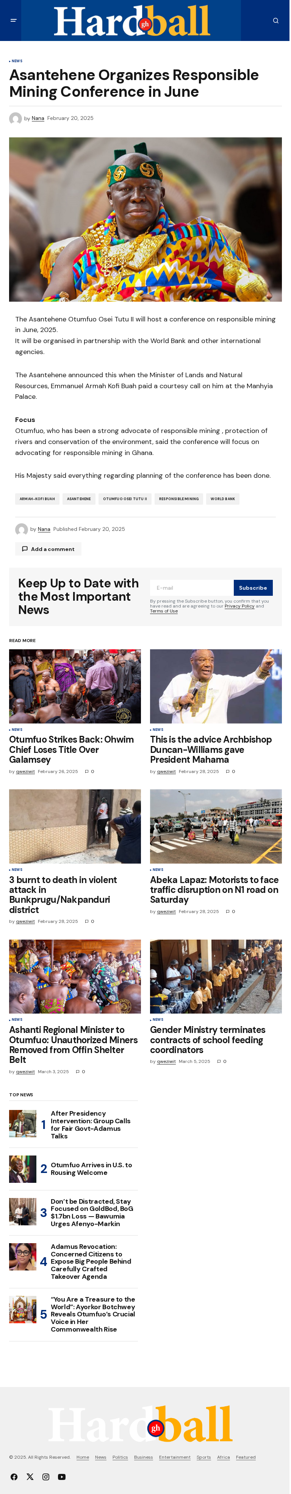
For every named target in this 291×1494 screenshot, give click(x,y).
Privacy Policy (240, 606)
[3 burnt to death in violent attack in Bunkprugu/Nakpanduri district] (75, 826)
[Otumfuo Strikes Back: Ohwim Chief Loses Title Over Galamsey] (75, 686)
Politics (120, 1457)
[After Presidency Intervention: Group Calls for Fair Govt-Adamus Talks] (22, 1123)
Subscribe (253, 587)
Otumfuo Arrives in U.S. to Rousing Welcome (91, 1168)
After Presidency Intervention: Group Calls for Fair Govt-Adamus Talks (91, 1125)
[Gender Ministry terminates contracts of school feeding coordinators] (216, 977)
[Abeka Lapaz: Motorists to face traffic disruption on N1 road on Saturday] (216, 826)
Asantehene (79, 499)
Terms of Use (164, 611)
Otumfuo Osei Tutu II (125, 499)
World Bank (223, 499)
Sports (204, 1457)
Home (83, 1457)
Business (143, 1457)
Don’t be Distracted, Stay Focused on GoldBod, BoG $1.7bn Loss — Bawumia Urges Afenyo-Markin (92, 1213)
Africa (223, 1457)
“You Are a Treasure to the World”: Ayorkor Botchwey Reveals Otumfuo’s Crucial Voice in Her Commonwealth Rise (93, 1314)
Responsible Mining (179, 499)
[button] (13, 20)
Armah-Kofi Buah (37, 499)
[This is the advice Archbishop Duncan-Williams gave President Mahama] (216, 686)
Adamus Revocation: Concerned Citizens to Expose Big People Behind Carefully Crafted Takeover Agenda (91, 1262)
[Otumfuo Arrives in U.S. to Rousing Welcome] (22, 1169)
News (17, 61)
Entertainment (175, 1457)
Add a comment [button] (53, 549)
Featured (246, 1457)
